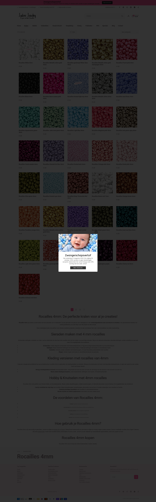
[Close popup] (96, 232)
